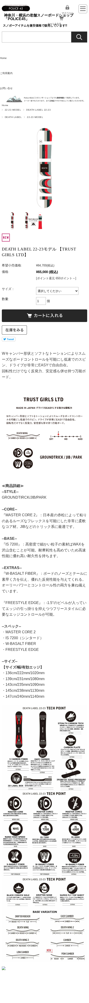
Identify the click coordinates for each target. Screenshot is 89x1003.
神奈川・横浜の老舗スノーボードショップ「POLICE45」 (38, 17)
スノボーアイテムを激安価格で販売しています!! (35, 25)
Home (3, 58)
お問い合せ (6, 88)
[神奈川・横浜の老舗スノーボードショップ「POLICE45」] (16, 7)
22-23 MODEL (13, 110)
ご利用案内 (6, 73)
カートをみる (54, 23)
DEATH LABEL (13, 117)
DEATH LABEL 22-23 (38, 110)
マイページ (67, 13)
